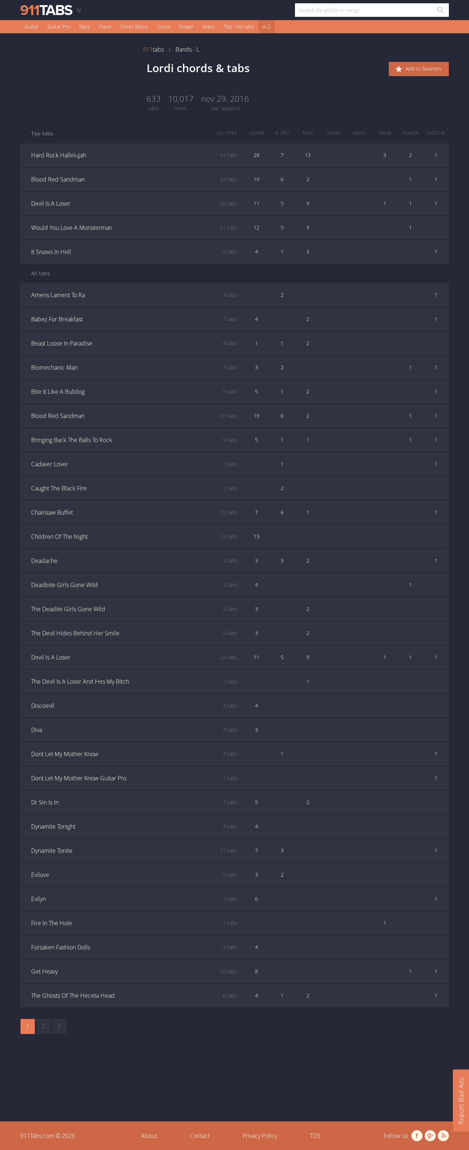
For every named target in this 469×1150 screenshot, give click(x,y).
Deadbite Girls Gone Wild (134, 585)
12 (256, 227)
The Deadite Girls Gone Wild (134, 609)
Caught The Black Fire (134, 488)
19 (256, 179)
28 (256, 155)
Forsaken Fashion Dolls (134, 947)
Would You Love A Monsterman (134, 228)
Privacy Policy (260, 1136)
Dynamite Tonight (134, 826)
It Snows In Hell (134, 252)
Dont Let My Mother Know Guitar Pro (134, 778)
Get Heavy (134, 971)
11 (256, 203)
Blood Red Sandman (134, 179)
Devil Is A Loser (134, 203)
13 (308, 155)
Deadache (134, 561)
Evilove (134, 875)
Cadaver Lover (134, 464)
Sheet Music (134, 26)
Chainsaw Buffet (134, 512)
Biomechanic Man (134, 367)
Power (186, 26)
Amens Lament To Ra (134, 295)
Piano (105, 26)
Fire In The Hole (134, 923)
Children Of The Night (134, 537)
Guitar (31, 26)
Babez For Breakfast (134, 319)
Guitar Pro (58, 26)
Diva (134, 730)
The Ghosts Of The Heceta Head (134, 996)
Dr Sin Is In (134, 802)
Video (208, 26)
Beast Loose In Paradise (134, 343)
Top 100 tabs (239, 26)
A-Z (266, 26)
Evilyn (134, 899)
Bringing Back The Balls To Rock (134, 440)
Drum (164, 26)
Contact (200, 1136)
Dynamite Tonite (134, 851)
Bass (84, 26)
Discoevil (134, 706)
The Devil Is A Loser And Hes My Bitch (134, 681)
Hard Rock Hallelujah (134, 155)
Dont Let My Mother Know (134, 754)
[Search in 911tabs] (440, 10)
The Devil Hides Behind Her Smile (134, 633)
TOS (315, 1136)
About (149, 1136)
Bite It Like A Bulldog (134, 392)
